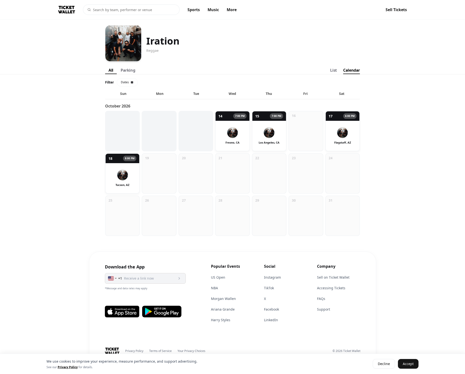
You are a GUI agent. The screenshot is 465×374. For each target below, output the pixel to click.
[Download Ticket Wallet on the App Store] (122, 311)
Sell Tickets (396, 9)
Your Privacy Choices (191, 351)
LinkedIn (271, 320)
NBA (214, 288)
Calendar (351, 70)
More (232, 9)
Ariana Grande (223, 309)
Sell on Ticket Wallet (333, 277)
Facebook (271, 309)
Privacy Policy (134, 351)
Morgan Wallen (223, 298)
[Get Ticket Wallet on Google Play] (161, 311)
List (333, 70)
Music (213, 9)
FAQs (321, 298)
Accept (408, 364)
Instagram (272, 277)
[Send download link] (179, 278)
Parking (128, 70)
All (110, 70)
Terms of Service (160, 351)
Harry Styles (220, 320)
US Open (218, 277)
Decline (384, 364)
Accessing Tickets (331, 288)
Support (323, 309)
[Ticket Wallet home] (112, 351)
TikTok (269, 288)
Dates (125, 82)
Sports (193, 9)
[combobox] (112, 278)
